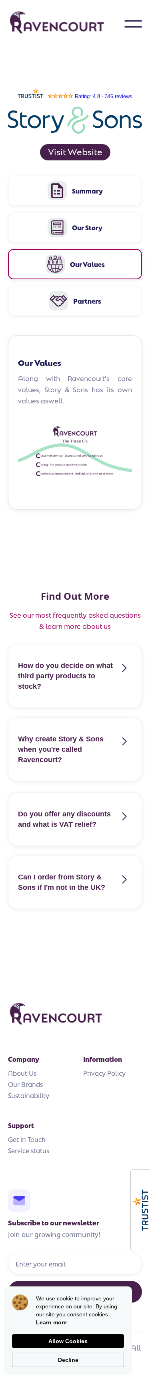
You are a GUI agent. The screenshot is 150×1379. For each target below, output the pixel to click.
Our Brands (25, 1084)
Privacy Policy (104, 1072)
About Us (22, 1072)
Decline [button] (68, 1360)
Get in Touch (27, 1139)
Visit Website (75, 151)
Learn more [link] (51, 1322)
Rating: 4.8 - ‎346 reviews (103, 96)
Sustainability (28, 1095)
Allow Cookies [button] (68, 1341)
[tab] (75, 191)
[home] (66, 24)
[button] (133, 24)
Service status (28, 1150)
